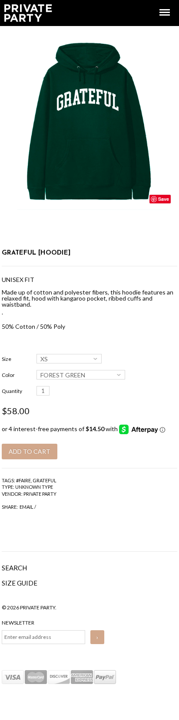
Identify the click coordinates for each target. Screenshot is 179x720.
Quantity (12, 391)
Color (8, 375)
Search (14, 568)
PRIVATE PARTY (39, 494)
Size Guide (19, 583)
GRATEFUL (44, 480)
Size (6, 359)
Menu (158, 4)
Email (26, 507)
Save (163, 199)
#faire (23, 480)
